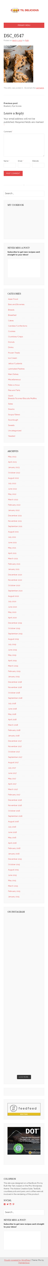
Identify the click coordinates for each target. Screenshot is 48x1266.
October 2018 (14, 693)
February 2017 (14, 795)
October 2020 (14, 585)
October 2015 (14, 864)
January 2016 (14, 854)
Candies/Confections (17, 326)
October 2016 (14, 811)
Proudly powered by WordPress (17, 1260)
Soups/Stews (14, 414)
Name (6, 161)
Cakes (11, 320)
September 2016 (15, 816)
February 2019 (14, 671)
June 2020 (12, 607)
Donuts (11, 342)
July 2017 (12, 768)
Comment (8, 132)
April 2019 (12, 660)
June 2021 (12, 542)
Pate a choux (14, 385)
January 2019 (14, 676)
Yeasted (11, 436)
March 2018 (13, 725)
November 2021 (15, 521)
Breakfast (12, 315)
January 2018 (13, 736)
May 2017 (12, 779)
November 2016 (15, 805)
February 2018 (14, 730)
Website (35, 161)
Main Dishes (13, 374)
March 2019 (13, 666)
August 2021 (13, 532)
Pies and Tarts (14, 390)
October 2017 (14, 752)
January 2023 (14, 467)
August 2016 (13, 821)
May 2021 (12, 548)
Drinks (10, 347)
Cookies (11, 331)
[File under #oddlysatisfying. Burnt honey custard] (24, 925)
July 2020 (12, 601)
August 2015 (13, 870)
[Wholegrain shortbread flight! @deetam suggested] (24, 1063)
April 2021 (12, 553)
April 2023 (12, 462)
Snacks (11, 409)
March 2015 (13, 886)
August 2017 (13, 762)
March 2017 (13, 789)
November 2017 (15, 746)
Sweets (11, 425)
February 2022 (14, 505)
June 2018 (12, 709)
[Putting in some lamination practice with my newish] (24, 965)
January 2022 (14, 510)
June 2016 (12, 832)
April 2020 (12, 618)
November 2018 (15, 687)
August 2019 (13, 639)
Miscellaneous (14, 379)
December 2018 (15, 682)
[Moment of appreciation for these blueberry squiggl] (24, 1004)
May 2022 (12, 494)
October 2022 (14, 473)
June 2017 (12, 773)
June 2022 (12, 489)
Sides (10, 404)
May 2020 (12, 612)
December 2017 (15, 741)
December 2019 (15, 623)
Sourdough (13, 420)
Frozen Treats (14, 353)
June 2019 (12, 650)
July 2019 (12, 644)
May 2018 (12, 714)
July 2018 (12, 703)
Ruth (27, 40)
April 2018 (12, 719)
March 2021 (13, 558)
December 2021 (15, 516)
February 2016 (14, 848)
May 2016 (12, 837)
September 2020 (15, 591)
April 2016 (12, 843)
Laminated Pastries (16, 369)
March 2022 (13, 499)
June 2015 (12, 875)
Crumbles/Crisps (15, 337)
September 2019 (15, 634)
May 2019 (12, 655)
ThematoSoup (24, 1263)
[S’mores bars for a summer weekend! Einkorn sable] (24, 984)
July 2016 (12, 827)
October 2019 (14, 628)
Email (20, 161)
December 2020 (15, 575)
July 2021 (12, 537)
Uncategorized (14, 431)
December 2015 (15, 859)
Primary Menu (24, 25)
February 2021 (14, 564)
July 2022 (12, 483)
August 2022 (13, 478)
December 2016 (15, 800)
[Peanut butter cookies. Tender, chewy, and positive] (24, 945)
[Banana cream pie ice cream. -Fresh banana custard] (24, 1024)
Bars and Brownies (16, 304)
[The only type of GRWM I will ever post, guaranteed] (24, 1044)
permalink (40, 88)
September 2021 (15, 526)
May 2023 (12, 457)
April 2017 (12, 784)
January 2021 (13, 569)
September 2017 (15, 757)
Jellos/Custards (15, 363)
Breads (11, 310)
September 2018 (15, 698)
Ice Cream (12, 358)
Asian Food (13, 299)
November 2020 (15, 580)
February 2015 (14, 891)
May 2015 (12, 880)
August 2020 (13, 596)
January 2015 (13, 897)
